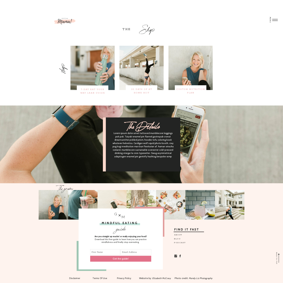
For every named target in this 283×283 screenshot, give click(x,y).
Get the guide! (121, 258)
